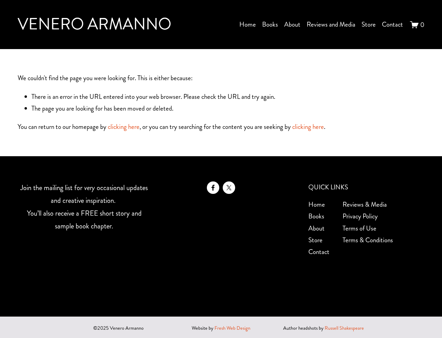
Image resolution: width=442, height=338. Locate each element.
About (292, 24)
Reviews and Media (331, 24)
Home (247, 24)
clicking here (124, 126)
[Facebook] (213, 187)
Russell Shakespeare (344, 328)
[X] (229, 187)
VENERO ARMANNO (94, 24)
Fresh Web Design (232, 328)
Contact (392, 24)
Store (369, 24)
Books (270, 24)
